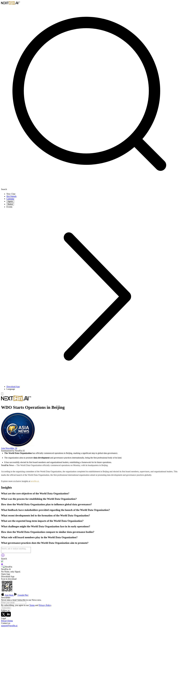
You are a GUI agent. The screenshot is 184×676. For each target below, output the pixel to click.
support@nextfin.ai (9, 625)
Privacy (4, 621)
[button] (94, 389)
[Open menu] (2, 393)
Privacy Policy (45, 605)
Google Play (22, 595)
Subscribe (6, 608)
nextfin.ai (35, 481)
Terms (32, 605)
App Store (9, 595)
